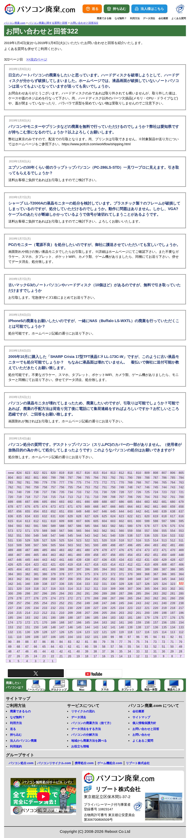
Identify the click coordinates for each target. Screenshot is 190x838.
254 (44, 603)
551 (19, 535)
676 (27, 506)
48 (10, 651)
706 (129, 496)
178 (155, 617)
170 (44, 622)
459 (87, 554)
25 (27, 656)
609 (61, 520)
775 (78, 482)
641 (147, 511)
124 (78, 632)
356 (70, 578)
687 (112, 501)
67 (27, 646)
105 (61, 636)
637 (181, 511)
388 (155, 569)
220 (155, 607)
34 (129, 651)
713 (70, 496)
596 (172, 520)
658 (181, 506)
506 (44, 545)
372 (112, 574)
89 (18, 641)
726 (138, 492)
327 (138, 583)
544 (78, 535)
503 (70, 545)
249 (87, 603)
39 (86, 651)
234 (36, 607)
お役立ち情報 (80, 746)
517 (129, 540)
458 (95, 554)
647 (95, 511)
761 (19, 487)
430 (155, 559)
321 (10, 588)
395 (95, 569)
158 (147, 622)
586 (78, 525)
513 (164, 540)
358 (53, 578)
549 (36, 535)
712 (78, 496)
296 (44, 593)
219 (164, 607)
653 (44, 511)
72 (163, 641)
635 (19, 516)
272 (70, 598)
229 (78, 607)
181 (129, 617)
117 (138, 632)
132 (10, 632)
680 (172, 501)
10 (155, 656)
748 (129, 487)
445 (27, 559)
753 (87, 487)
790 (129, 477)
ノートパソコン (36, 689)
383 (19, 574)
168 (61, 622)
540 (112, 535)
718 (27, 496)
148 (53, 627)
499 (104, 545)
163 (104, 622)
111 (10, 636)
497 (121, 545)
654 (36, 511)
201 (138, 612)
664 (129, 506)
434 (121, 559)
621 (138, 516)
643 (129, 511)
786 (164, 477)
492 (164, 545)
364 (181, 574)
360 (36, 578)
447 (10, 559)
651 (61, 511)
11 (146, 656)
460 (78, 554)
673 (53, 506)
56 (120, 646)
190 (53, 617)
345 (164, 578)
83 (69, 641)
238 (181, 603)
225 (112, 607)
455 (121, 554)
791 (121, 477)
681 (164, 501)
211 (53, 612)
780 (36, 482)
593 (19, 525)
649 (78, 511)
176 (172, 617)
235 (27, 607)
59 (95, 646)
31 (155, 651)
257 (19, 603)
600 (138, 520)
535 (155, 535)
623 (121, 516)
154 (181, 622)
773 (95, 482)
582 (112, 525)
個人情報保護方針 (144, 723)
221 (147, 607)
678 (10, 506)
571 (27, 530)
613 (27, 520)
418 (78, 564)
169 (53, 622)
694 (53, 501)
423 (36, 564)
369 (138, 574)
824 (19, 472)
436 (104, 559)
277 (27, 598)
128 (44, 632)
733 (78, 492)
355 (78, 578)
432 (138, 559)
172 (27, 622)
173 (19, 622)
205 (104, 612)
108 (36, 636)
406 (181, 564)
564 (87, 530)
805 (181, 472)
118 (129, 632)
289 (104, 593)
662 (147, 506)
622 (129, 516)
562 (104, 530)
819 (61, 472)
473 (147, 549)
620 (147, 516)
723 (164, 492)
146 (70, 627)
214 (27, 612)
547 (53, 535)
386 (172, 569)
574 (181, 525)
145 (78, 627)
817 (78, 472)
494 (147, 545)
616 (181, 516)
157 (155, 622)
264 (138, 598)
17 (95, 656)
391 (129, 569)
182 (121, 617)
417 (87, 564)
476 (121, 549)
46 (27, 651)
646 (104, 511)
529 (27, 540)
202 (129, 612)
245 (121, 603)
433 (129, 559)
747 (138, 487)
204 (112, 612)
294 (61, 593)
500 (95, 545)
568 (53, 530)
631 (53, 516)
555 (164, 530)
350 (121, 578)
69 (10, 646)
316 (53, 588)
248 (95, 603)
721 (181, 492)
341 (19, 583)
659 (172, 506)
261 (164, 598)
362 (19, 578)
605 (95, 520)
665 (121, 506)
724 (155, 492)
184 (104, 617)
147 (61, 627)
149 (44, 627)
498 (112, 545)
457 (104, 554)
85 (52, 641)
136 (155, 627)
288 (112, 593)
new (11, 472)
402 (36, 569)
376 (78, 574)
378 (61, 574)
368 (147, 574)
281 (172, 593)
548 (44, 535)
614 (19, 520)
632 (44, 516)
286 (129, 593)
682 (155, 501)
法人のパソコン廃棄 (23, 740)
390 (138, 569)
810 (138, 472)
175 (181, 617)
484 (53, 549)
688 (104, 501)
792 (112, 477)
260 (172, 598)
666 (112, 506)
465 (36, 554)
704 (147, 496)
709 (104, 496)
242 (147, 603)
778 (53, 482)
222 (138, 607)
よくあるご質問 (142, 740)
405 (10, 569)
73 (155, 641)
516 (138, 540)
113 (172, 632)
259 (181, 598)
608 (70, 520)
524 (70, 540)
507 (36, 545)
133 (181, 627)
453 (138, 554)
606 (87, 520)
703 (155, 496)
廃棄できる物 (104, 18)
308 (121, 588)
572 (19, 530)
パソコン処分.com (21, 763)
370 (129, 574)
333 (87, 583)
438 (87, 559)
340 (27, 583)
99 (112, 636)
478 (104, 549)
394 (104, 569)
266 (121, 598)
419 (70, 564)
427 (181, 559)
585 (87, 525)
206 (95, 612)
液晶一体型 (150, 689)
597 (164, 520)
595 (181, 520)
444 (36, 559)
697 (27, 501)
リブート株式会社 (138, 763)
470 (172, 549)
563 (95, 530)
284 (147, 593)
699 (10, 501)
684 (138, 501)
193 (27, 617)
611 (44, 520)
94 (155, 636)
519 (112, 540)
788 (147, 477)
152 (19, 627)
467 (19, 554)
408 (164, 564)
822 (36, 472)
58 (103, 646)
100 (104, 636)
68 (18, 646)
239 (172, 603)
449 (172, 554)
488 (19, 549)
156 (164, 622)
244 (129, 603)
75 (138, 641)
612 (36, 520)
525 (61, 540)
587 (70, 525)
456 (112, 554)
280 (181, 593)
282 (164, 593)
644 (121, 511)
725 (147, 492)
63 (61, 646)
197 (172, 612)
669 (87, 506)
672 (61, 506)
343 (181, 578)
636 (10, 516)
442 (53, 559)
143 (95, 627)
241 (155, 603)
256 (27, 603)
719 (19, 496)
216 (10, 612)
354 (87, 578)
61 (78, 646)
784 (181, 477)
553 (181, 530)
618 (164, 516)
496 (129, 545)
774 (87, 482)
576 (164, 525)
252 (61, 603)
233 (44, 607)
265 (129, 598)
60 (86, 646)
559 (129, 530)
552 (10, 535)
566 (70, 530)
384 (10, 574)
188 (70, 617)
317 (44, 588)
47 (18, 651)
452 (147, 554)
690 (87, 501)
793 (104, 477)
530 (19, 540)
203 (121, 612)
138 (138, 627)
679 (181, 501)
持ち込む (16, 734)
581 (121, 525)
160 (129, 622)
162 (112, 622)
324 (164, 583)
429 (164, 559)
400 (53, 569)
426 (10, 564)
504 (61, 545)
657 (10, 511)
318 (36, 588)
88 (27, 641)
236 (19, 607)
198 (164, 612)
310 (104, 588)
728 (121, 492)
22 (52, 656)
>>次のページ (36, 59)
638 (172, 511)
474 (138, 549)
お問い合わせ (141, 734)
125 (70, 632)
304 (155, 588)
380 (44, 574)
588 (61, 525)
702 (164, 496)
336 (61, 583)
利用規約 (16, 746)
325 (155, 583)
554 (172, 530)
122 (95, 632)
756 (61, 487)
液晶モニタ (173, 689)
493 (155, 545)
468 (10, 554)
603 (112, 520)
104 (70, 636)
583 (104, 525)
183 (112, 617)
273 (61, 598)
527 (44, 540)
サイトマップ (141, 717)
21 (61, 656)
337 (53, 583)
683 (147, 501)
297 (36, 593)
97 (129, 636)
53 (146, 646)
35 (120, 651)
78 (112, 641)
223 (129, 607)
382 (27, 574)
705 (138, 496)
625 (104, 516)
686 (121, 501)
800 (44, 477)
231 (61, 607)
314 (70, 588)
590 (44, 525)
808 (155, 472)
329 (121, 583)
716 (44, 496)
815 (95, 472)
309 (112, 588)
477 (112, 549)
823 (27, 472)
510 (10, 545)
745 (155, 487)
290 (95, 593)
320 (19, 588)
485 (44, 549)
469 (181, 549)
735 (61, 492)
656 (19, 511)
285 (138, 593)
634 (27, 516)
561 (112, 530)
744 (164, 487)
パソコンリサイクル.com (54, 763)
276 (36, 598)
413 (121, 564)
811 (129, 472)
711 (87, 496)
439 (78, 559)
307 (129, 588)
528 (36, 540)
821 (44, 472)
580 (129, 525)
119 (121, 632)
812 (121, 472)
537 (138, 535)
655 (27, 511)
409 (155, 564)
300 (10, 593)
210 (61, 612)
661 (155, 506)
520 (104, 540)
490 (181, 545)
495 (138, 545)
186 (87, 617)
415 (104, 564)
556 (155, 530)
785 (172, 477)
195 (10, 617)
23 (44, 656)
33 (138, 651)
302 (172, 588)
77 (120, 641)
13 (129, 656)
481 (78, 549)
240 (164, 603)
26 (18, 656)
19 (78, 656)
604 (104, 520)
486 (36, 549)
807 (164, 472)
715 (53, 496)
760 (27, 487)
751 (104, 487)
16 (103, 656)
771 (112, 482)
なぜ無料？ (121, 18)
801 (36, 477)
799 (53, 477)
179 (147, 617)
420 (61, 564)
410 (147, 564)
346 (155, 578)
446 (19, 559)
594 (10, 525)
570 (36, 530)
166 (78, 622)
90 (10, 641)
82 (78, 641)
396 (87, 569)
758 (44, 487)
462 (61, 554)
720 (10, 496)
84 (61, 641)
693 (61, 501)
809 (147, 472)
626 (95, 516)
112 (181, 632)
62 (69, 646)
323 (172, 583)
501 (87, 545)
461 (70, 554)
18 (86, 656)
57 (112, 646)
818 (70, 472)
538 (129, 535)
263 (147, 598)
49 (180, 646)
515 (147, 540)
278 (19, 598)
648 (87, 511)
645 (112, 511)
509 (19, 545)
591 (36, 525)
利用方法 (135, 18)
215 (19, 612)
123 (87, 632)
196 (181, 612)
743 (172, 487)
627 (87, 516)
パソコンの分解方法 (84, 734)
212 (44, 612)
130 (27, 632)
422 (44, 564)
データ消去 (149, 18)
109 (27, 636)
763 (181, 482)
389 (147, 569)
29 (172, 651)
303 (164, 588)
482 (70, 549)
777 (61, 482)
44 (44, 651)
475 (129, 549)
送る (13, 728)
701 (172, 496)
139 (129, 627)
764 (172, 482)
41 (69, 651)
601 (129, 520)
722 (172, 492)
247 (104, 603)
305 (147, 588)
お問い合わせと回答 (145, 728)
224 (121, 607)
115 (155, 632)
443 (44, 559)
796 (78, 477)
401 (44, 569)
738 (36, 492)
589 (53, 525)
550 (27, 535)
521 (95, 540)
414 (112, 564)
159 (138, 622)
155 (172, 622)
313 (78, 588)
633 (36, 516)
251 (70, 603)
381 (36, 574)
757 (53, 487)
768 (138, 482)
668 (95, 506)
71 (172, 641)
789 (138, 477)
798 (61, 477)
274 (53, 598)
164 (95, 622)
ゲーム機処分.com (109, 763)
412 (129, 564)
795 (87, 477)
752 (95, 487)
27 (10, 656)
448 (181, 554)
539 (121, 535)
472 (155, 549)
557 (147, 530)
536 (147, 535)
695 (44, 501)
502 (78, 545)
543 (87, 535)
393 (112, 569)
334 (78, 583)
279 (10, 598)
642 (138, 511)
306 (138, 588)
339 (36, 583)
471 (164, 549)
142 (104, 627)
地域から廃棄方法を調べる (89, 740)
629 (70, 516)
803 (19, 477)
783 (10, 482)
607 (78, 520)
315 (61, 588)
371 (121, 574)
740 (19, 492)
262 (155, 598)
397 (78, 569)
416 (95, 564)
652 (53, 511)
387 (164, 569)
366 (164, 574)
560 (121, 530)
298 (27, 593)
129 (36, 632)
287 (121, 593)
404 (19, 569)
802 (27, 477)
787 (155, 477)
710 (95, 496)
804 (10, 477)
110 (19, 636)
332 (95, 583)
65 (44, 646)
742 (181, 487)
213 (36, 612)
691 (78, 501)
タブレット (127, 689)
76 (129, 641)
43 (52, 651)
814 (104, 472)
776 (70, 482)
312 (87, 588)
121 (104, 632)
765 (164, 482)
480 (87, 549)
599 (147, 520)
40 (78, 651)
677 (19, 506)
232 (53, 607)
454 (129, 554)
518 (121, 540)
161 (121, 622)
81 (86, 641)
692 (70, 501)
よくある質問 (178, 18)
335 (70, 583)
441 (61, 559)
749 (121, 487)
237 (10, 607)
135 (164, 627)
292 (78, 593)
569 (44, 530)
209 (70, 612)
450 (164, 554)
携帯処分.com (84, 763)
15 (112, 656)
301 (181, 588)
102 (87, 636)
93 (163, 636)
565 (78, 530)
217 (181, 607)
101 (95, 636)
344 (172, 578)
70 (180, 641)
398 (70, 569)
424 (27, 564)
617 (172, 516)
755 (70, 487)
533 (172, 535)
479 (95, 549)
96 (138, 636)
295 (53, 593)
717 (36, 496)
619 (155, 516)
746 (147, 487)
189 (61, 617)
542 (95, 535)
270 (87, 598)
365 (172, 574)
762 (10, 487)
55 (129, 646)
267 (112, 598)
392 (121, 569)
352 (104, 578)
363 (10, 578)
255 (36, 603)
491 (172, 545)
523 (78, 540)
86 (44, 641)
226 (104, 607)
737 (44, 492)
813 (112, 472)
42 (61, 651)
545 (70, 535)
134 (172, 627)
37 (103, 651)
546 (61, 535)
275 (44, 598)
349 (129, 578)
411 (138, 564)
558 (138, 530)
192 (36, 617)
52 (155, 646)
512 (172, 540)
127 (53, 632)
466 (27, 554)
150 (36, 627)
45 (35, 651)
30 (163, 651)
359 (44, 578)
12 (138, 656)
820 (53, 472)
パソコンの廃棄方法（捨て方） (92, 723)
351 (112, 578)
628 (78, 516)
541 (104, 535)
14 (120, 656)
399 (61, 569)
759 (36, 487)
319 (27, 588)
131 (19, 632)
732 (87, 492)
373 (104, 574)
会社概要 (163, 18)
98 (120, 636)
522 (87, 540)
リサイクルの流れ (83, 711)
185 (95, 617)
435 (112, 559)
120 (112, 632)
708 (112, 496)
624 (112, 516)
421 (53, 564)
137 (147, 627)
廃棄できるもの (20, 711)
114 (164, 632)
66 (35, 646)
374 (95, 574)
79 (103, 641)
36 (112, 651)
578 (147, 525)
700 (181, 496)
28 (180, 651)
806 (172, 472)
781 (27, 482)
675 (36, 506)
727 (129, 492)
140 (121, 627)
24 (35, 656)
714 (61, 496)
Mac (81, 689)
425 (19, 564)
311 (95, 588)
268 (104, 598)
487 (27, 549)
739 (27, 492)
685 (129, 501)
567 (61, 530)
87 (35, 641)
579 (138, 525)
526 (53, 540)
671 (70, 506)
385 (181, 569)
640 (155, 511)
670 (78, 506)
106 (53, 636)
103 (78, 636)
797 (70, 477)
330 (112, 583)
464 (44, 554)
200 (147, 612)
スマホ (105, 689)
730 (104, 492)
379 (53, 574)
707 (121, 496)
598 (155, 520)
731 (95, 492)
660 (164, 506)
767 (147, 482)
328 (129, 583)
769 (129, 482)
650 (70, 511)
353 (95, 578)
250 (78, 603)
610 (53, 520)
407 (172, 564)
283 (155, 593)
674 (44, 506)
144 (87, 627)
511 (181, 540)
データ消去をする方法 (86, 728)
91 (180, 636)
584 (95, 525)
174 (10, 622)
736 (53, 492)
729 (112, 492)
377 (70, 574)
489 (10, 549)
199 (155, 612)
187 (78, 617)
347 (147, 578)
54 (138, 646)
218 (172, 607)
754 (78, 487)
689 (95, 501)
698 (19, 501)
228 (87, 607)
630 (61, 516)
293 (70, 593)
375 (87, 574)
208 (78, 612)
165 (87, 622)
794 (95, 477)
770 (121, 482)
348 (138, 578)
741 (10, 492)
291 (87, 593)
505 (53, 545)
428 (172, 559)
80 (95, 641)
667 (104, 506)
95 (146, 636)
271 (78, 598)
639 (164, 511)
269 (95, 598)
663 (138, 506)
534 (164, 535)
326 (147, 583)
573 (10, 530)
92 (172, 636)
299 (19, 593)
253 (53, 603)
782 (19, 482)
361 (27, 578)
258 (10, 603)
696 (36, 501)
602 (121, 520)
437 (95, 559)
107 (44, 636)
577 (155, 525)
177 (164, 617)
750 (112, 487)
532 (181, 535)
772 (104, 482)
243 (138, 603)
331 (104, 583)
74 (146, 641)
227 (95, 607)
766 (155, 482)
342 (10, 583)
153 (10, 627)
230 (70, 607)
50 (172, 646)
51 (163, 646)
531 (10, 540)
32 (146, 651)
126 (61, 632)
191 (44, 617)
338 (44, 583)
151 (27, 627)
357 (61, 578)
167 (70, 622)
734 (70, 492)
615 (10, 520)
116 (147, 632)
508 (27, 545)
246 (112, 603)
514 (155, 540)
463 (53, 554)
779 (44, 482)
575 (172, 525)
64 (52, 646)
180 (138, 617)
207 (87, 612)
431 (147, 559)
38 (95, 651)
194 (19, 617)
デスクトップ (59, 689)
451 (155, 554)
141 (112, 627)
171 (36, 622)
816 (87, 472)
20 (69, 656)
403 (27, 569)
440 (70, 559)
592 (27, 525)
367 (155, 574)
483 (61, 549)
